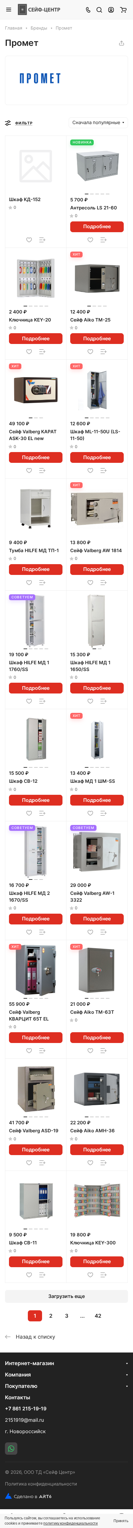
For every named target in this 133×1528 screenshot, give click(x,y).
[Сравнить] (42, 240)
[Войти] (111, 9)
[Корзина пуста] (123, 9)
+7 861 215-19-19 (25, 1409)
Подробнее (97, 226)
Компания (18, 1375)
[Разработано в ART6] (28, 1496)
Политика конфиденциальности (41, 1484)
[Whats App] (11, 1448)
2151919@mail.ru (24, 1420)
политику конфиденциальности (70, 1523)
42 (98, 1316)
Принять (121, 1521)
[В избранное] (29, 240)
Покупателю (21, 1386)
